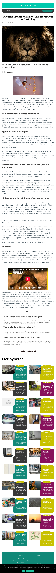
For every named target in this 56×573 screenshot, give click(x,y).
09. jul (20, 432)
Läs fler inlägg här (28, 351)
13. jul (20, 415)
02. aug (20, 399)
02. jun (20, 532)
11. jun (20, 498)
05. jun (20, 515)
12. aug (20, 365)
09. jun (47, 498)
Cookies (39, 563)
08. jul (46, 432)
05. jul (20, 449)
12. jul (46, 415)
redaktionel (50, 23)
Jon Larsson (15, 23)
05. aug (20, 382)
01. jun (46, 532)
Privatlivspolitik (30, 570)
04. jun (47, 515)
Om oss (39, 561)
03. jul (20, 465)
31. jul (46, 399)
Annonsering (39, 559)
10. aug (47, 365)
